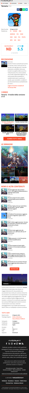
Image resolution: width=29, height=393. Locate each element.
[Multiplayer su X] (9, 344)
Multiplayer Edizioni (18, 383)
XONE (21, 34)
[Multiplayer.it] (7, 1)
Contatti (24, 369)
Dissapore (17, 380)
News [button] (21, 3)
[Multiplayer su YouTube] (20, 344)
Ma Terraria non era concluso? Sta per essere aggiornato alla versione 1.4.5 (17, 262)
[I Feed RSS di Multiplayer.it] (22, 344)
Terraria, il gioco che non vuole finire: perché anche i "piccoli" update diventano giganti (17, 207)
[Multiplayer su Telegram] (14, 344)
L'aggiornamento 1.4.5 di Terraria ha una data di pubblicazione (17, 239)
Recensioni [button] (13, 3)
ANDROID (12, 34)
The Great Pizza (9, 383)
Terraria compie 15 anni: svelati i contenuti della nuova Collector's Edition (16, 199)
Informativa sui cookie (11, 368)
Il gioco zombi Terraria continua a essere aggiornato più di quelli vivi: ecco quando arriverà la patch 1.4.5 (17, 255)
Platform (22, 319)
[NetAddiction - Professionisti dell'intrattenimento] (18, 378)
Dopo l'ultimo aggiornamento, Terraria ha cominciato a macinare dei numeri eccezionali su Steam (18, 223)
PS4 (18, 34)
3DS (15, 40)
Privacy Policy (19, 368)
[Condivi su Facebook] (18, 9)
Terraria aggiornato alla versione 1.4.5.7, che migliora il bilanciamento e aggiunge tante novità (18, 191)
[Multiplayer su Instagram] (12, 344)
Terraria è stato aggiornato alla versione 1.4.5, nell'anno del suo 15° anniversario (17, 231)
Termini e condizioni (7, 369)
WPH (11, 40)
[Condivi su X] (21, 9)
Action (14, 317)
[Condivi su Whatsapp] (23, 9)
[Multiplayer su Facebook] (6, 344)
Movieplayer (11, 380)
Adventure (19, 317)
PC (10, 31)
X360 (15, 37)
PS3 (19, 37)
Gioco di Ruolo (16, 319)
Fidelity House (23, 380)
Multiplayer (4, 380)
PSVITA (23, 37)
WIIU (19, 40)
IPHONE (15, 31)
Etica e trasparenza (17, 369)
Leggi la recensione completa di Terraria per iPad (16, 86)
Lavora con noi (14, 371)
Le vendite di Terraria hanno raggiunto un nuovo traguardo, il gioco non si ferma (17, 215)
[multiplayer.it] (14, 340)
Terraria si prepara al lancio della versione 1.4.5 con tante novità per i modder (17, 247)
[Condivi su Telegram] (26, 9)
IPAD (20, 31)
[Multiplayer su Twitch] (17, 344)
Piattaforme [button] (5, 3)
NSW (11, 37)
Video (25, 3)
